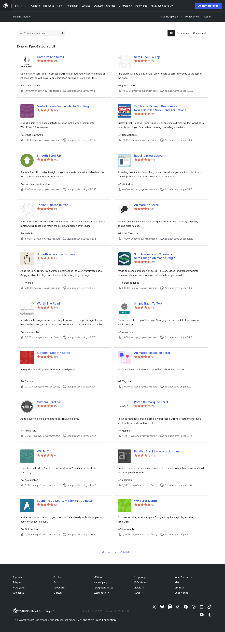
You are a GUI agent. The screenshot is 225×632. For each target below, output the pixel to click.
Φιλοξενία (19, 587)
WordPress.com (183, 577)
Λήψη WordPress (208, 5)
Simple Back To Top (148, 303)
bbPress (179, 587)
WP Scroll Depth (145, 500)
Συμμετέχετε (141, 577)
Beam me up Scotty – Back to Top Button (65, 500)
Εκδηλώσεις (140, 582)
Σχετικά (17, 577)
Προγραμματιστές (103, 587)
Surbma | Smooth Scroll (53, 353)
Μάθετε (98, 577)
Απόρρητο (18, 592)
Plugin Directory (22, 16)
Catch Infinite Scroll (50, 57)
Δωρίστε (139, 587)
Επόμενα (124, 551)
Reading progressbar (149, 155)
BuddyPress (181, 592)
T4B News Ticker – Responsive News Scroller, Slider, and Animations (160, 108)
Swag (138, 592)
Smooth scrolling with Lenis (56, 254)
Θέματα (58, 582)
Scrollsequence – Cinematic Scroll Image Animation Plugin (154, 256)
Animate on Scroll (146, 205)
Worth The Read (48, 303)
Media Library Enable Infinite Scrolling (63, 106)
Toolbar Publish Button (52, 205)
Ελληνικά (49, 611)
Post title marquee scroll (151, 402)
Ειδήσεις (17, 582)
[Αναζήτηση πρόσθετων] (61, 33)
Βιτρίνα (58, 577)
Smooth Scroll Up (49, 155)
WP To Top (44, 451)
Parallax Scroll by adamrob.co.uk (157, 451)
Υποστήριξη (100, 582)
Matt (177, 582)
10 (114, 551)
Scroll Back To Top (147, 57)
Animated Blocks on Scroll (152, 353)
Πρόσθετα (59, 587)
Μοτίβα (58, 592)
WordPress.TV (102, 592)
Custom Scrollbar (49, 402)
